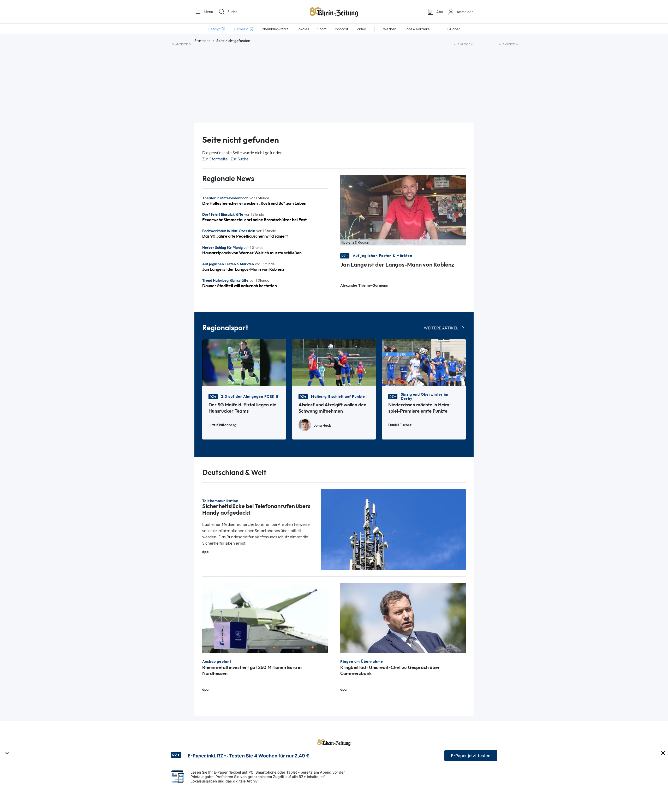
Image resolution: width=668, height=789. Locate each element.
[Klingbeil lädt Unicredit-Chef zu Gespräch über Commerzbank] (403, 617)
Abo (439, 11)
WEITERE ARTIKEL (441, 328)
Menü (208, 11)
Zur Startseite (215, 159)
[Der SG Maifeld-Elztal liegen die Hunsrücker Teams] (244, 362)
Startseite (202, 40)
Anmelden (465, 11)
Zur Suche (239, 159)
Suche (232, 11)
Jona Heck (322, 425)
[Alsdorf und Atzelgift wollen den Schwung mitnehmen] (334, 362)
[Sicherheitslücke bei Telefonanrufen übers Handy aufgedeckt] (393, 529)
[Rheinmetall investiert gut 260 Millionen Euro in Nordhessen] (265, 617)
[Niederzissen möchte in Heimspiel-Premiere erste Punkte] (424, 362)
